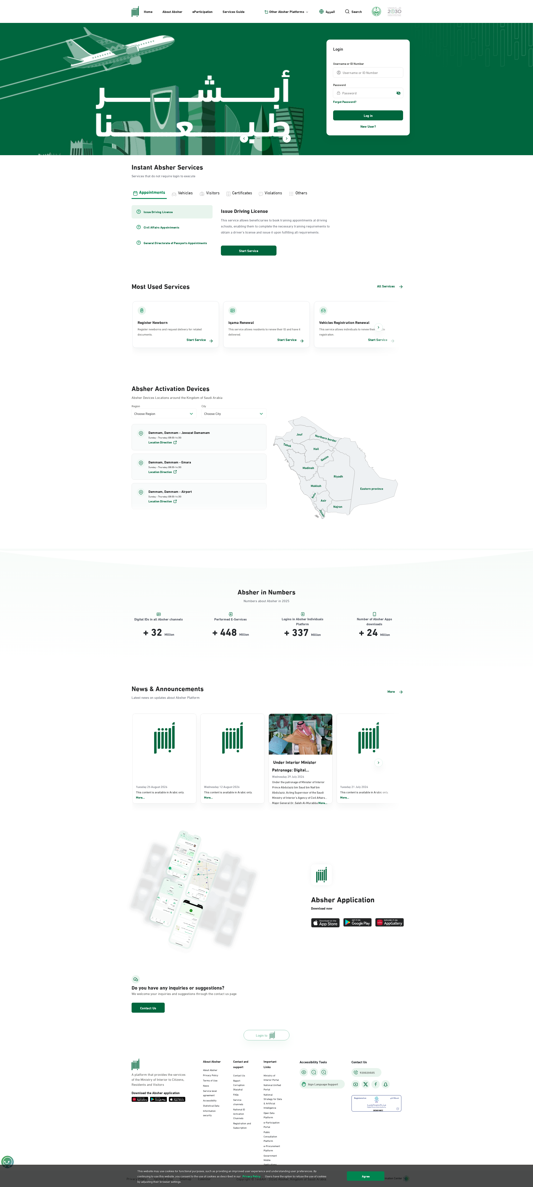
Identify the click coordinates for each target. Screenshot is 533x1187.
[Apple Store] (325, 923)
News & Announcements (168, 688)
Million (169, 634)
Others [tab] (301, 192)
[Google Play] (357, 923)
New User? (368, 126)
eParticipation (202, 11)
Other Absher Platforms (286, 11)
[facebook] (375, 1084)
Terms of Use (210, 1080)
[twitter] (365, 1084)
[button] (199, 437)
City (204, 406)
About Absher (172, 11)
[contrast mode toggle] (303, 1072)
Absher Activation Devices (170, 388)
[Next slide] (287, 138)
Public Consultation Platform (270, 1136)
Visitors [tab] (213, 192)
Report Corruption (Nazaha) (239, 1084)
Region (136, 406)
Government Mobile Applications (270, 1159)
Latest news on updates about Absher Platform (166, 697)
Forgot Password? (344, 102)
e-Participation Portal (272, 1124)
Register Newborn (153, 322)
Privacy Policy (210, 1075)
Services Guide (233, 11)
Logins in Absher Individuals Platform (302, 619)
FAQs (236, 1094)
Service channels (238, 1101)
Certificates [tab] (242, 192)
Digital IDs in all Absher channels (158, 619)
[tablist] (266, 192)
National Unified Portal (272, 1086)
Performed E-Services (230, 619)
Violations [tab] (273, 192)
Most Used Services (161, 286)
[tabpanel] (266, 230)
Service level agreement (210, 1092)
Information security (209, 1112)
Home (148, 11)
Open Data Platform (269, 1114)
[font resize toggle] (313, 1072)
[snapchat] (385, 1084)
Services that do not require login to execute (163, 176)
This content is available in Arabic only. (160, 794)
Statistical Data (211, 1105)
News (206, 1085)
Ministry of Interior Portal (271, 1077)
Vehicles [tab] (185, 192)
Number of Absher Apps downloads (374, 619)
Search (356, 11)
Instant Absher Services (167, 166)
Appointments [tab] (152, 192)
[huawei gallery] (389, 923)
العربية (330, 11)
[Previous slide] (244, 138)
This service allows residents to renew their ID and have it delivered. (264, 331)
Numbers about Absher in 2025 (266, 601)
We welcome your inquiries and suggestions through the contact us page (174, 993)
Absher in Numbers (266, 591)
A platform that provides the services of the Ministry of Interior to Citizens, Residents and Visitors (159, 1079)
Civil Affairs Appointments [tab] (161, 227)
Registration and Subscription (242, 1125)
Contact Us (148, 1008)
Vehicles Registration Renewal (344, 322)
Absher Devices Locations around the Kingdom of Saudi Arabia (177, 397)
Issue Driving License (244, 210)
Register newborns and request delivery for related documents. (170, 331)
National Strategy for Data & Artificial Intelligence (273, 1101)
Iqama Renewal (241, 322)
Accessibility (210, 1100)
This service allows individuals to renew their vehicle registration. (352, 331)
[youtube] (355, 1084)
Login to (261, 1035)
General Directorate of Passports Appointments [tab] (175, 243)
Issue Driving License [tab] (158, 212)
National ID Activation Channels (239, 1113)
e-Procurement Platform (272, 1147)
